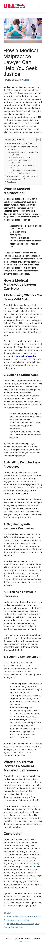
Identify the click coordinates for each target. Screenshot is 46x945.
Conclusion (11, 182)
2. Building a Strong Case (20, 157)
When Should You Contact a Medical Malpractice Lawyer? (22, 177)
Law (9, 913)
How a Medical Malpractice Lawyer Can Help (22, 147)
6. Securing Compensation (21, 173)
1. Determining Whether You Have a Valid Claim (24, 153)
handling (35, 863)
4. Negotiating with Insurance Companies (22, 166)
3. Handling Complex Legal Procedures (21, 161)
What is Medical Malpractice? (19, 143)
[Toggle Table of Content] (37, 140)
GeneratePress (23, 941)
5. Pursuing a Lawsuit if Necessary (24, 170)
